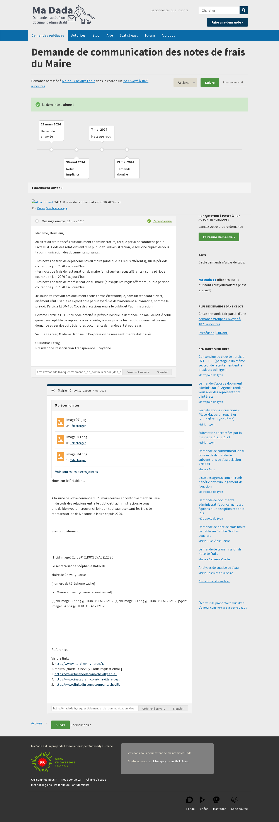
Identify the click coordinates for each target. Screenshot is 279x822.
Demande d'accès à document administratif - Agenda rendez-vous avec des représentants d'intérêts (222, 389)
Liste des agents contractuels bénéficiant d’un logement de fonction (221, 481)
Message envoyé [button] (54, 221)
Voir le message (56, 208)
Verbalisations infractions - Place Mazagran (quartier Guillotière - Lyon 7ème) (219, 414)
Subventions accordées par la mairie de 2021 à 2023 (220, 434)
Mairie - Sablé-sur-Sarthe (215, 541)
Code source (239, 809)
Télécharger (78, 426)
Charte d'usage (96, 779)
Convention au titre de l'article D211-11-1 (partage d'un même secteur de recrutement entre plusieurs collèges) (222, 363)
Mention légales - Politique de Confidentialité (60, 785)
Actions (183, 82)
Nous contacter (71, 779)
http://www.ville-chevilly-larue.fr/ (79, 663)
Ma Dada (64, 15)
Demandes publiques (47, 35)
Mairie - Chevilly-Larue (78, 81)
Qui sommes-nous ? (44, 779)
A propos (168, 35)
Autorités (78, 35)
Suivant (222, 333)
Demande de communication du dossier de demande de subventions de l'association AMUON (222, 457)
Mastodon (219, 809)
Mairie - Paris (207, 469)
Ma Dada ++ (207, 279)
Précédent (206, 333)
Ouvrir (41, 208)
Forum (150, 35)
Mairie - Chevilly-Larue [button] (75, 390)
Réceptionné (162, 221)
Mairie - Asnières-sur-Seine (216, 573)
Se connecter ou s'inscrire (170, 10)
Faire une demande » (227, 22)
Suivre (210, 82)
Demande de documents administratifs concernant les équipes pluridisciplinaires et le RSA (222, 506)
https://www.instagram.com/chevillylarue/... (87, 679)
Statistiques (129, 35)
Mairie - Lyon (206, 424)
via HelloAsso (179, 761)
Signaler (162, 372)
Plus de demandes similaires (214, 581)
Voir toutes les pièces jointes (76, 471)
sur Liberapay (157, 761)
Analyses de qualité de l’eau (219, 567)
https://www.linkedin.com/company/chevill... (87, 684)
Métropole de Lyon (211, 375)
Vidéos (203, 809)
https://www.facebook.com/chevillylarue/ (85, 674)
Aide (110, 35)
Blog (96, 35)
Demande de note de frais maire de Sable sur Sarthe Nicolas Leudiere (222, 531)
